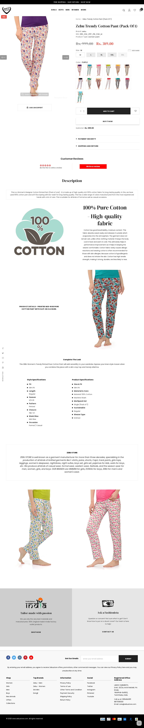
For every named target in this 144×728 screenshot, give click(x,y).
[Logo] (10, 10)
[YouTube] (31, 657)
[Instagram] (20, 657)
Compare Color (61, 97)
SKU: (77, 34)
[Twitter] (14, 657)
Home (78, 19)
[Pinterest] (25, 657)
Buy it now (108, 121)
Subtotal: (80, 128)
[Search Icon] (124, 10)
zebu (84, 31)
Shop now (85, 2)
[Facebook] (8, 657)
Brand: (79, 31)
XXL (112, 55)
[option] (34, 57)
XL (101, 55)
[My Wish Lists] (135, 10)
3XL (122, 55)
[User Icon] (129, 10)
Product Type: (82, 37)
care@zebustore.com (127, 704)
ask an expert (36, 108)
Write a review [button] (93, 166)
